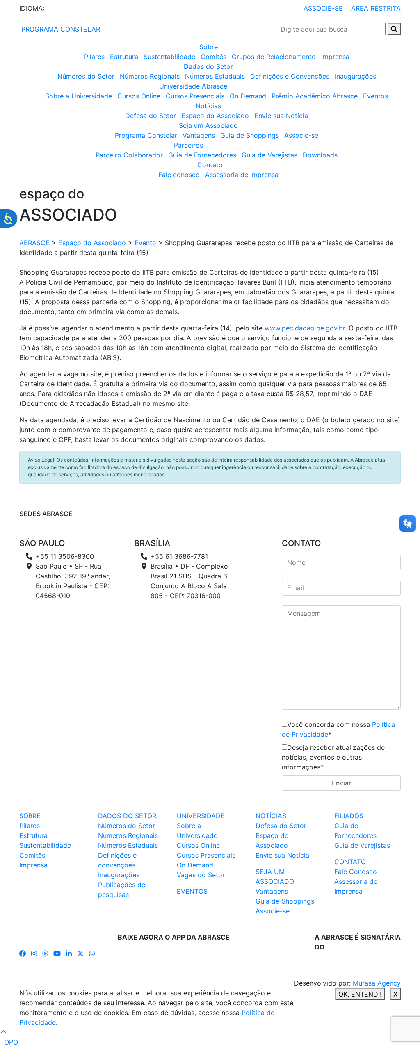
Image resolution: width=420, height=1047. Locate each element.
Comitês (213, 56)
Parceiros (188, 145)
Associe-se (301, 135)
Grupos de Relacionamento (274, 56)
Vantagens (199, 135)
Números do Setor (85, 76)
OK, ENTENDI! (359, 994)
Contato (210, 165)
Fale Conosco (355, 871)
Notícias (208, 106)
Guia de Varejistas (269, 155)
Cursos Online (138, 96)
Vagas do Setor (201, 875)
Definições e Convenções (289, 76)
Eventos (375, 96)
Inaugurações (355, 76)
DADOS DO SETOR (127, 816)
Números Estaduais (215, 76)
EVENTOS (192, 891)
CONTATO (350, 862)
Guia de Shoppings (249, 135)
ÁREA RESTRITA (376, 8)
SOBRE (30, 816)
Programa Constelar (146, 135)
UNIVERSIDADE (201, 816)
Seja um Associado (208, 125)
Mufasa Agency (377, 983)
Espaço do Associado (215, 116)
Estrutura (124, 56)
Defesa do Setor (150, 116)
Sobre (208, 47)
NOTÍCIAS (271, 816)
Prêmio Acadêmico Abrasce (315, 96)
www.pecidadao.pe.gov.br (305, 328)
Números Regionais (150, 76)
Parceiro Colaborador (129, 155)
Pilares (94, 56)
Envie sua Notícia (281, 116)
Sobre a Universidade (78, 96)
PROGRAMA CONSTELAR (59, 29)
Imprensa (335, 56)
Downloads (320, 155)
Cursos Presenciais (195, 96)
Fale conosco (179, 175)
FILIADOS (348, 816)
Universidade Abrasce (193, 86)
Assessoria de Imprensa (241, 175)
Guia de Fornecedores (202, 155)
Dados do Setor (208, 66)
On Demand (248, 96)
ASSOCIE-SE (323, 8)
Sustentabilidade (169, 56)
